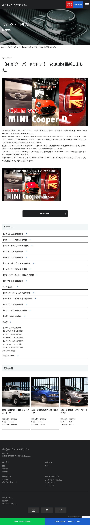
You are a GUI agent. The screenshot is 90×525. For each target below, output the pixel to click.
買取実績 (5, 468)
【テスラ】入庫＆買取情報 (12, 234)
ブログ (5, 322)
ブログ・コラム (12, 47)
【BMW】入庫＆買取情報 (11, 328)
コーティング (49, 485)
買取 (3, 466)
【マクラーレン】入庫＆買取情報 (15, 245)
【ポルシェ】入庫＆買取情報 (13, 337)
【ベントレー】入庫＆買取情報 (14, 239)
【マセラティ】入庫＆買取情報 (14, 310)
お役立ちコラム (8, 355)
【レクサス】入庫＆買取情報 (13, 341)
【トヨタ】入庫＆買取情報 (12, 257)
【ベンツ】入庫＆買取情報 (12, 334)
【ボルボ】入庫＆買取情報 (12, 251)
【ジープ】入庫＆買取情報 (12, 281)
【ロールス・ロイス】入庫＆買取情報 (17, 298)
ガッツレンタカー (8, 482)
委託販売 (5, 471)
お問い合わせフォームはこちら (67, 521)
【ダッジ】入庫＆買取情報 (12, 304)
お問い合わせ (78, 5)
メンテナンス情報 (8, 351)
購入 (46, 466)
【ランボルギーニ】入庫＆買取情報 (16, 263)
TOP (2, 47)
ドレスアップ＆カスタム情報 (13, 347)
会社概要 (5, 501)
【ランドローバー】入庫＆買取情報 (16, 292)
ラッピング (49, 482)
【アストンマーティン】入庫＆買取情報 (18, 275)
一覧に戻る (45, 213)
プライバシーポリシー (9, 504)
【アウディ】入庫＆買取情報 (12, 331)
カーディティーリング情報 (12, 344)
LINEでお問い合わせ (22, 521)
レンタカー (6, 480)
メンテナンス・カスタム (53, 480)
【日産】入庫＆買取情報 (12, 316)
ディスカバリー (8, 287)
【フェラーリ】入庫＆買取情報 (14, 269)
